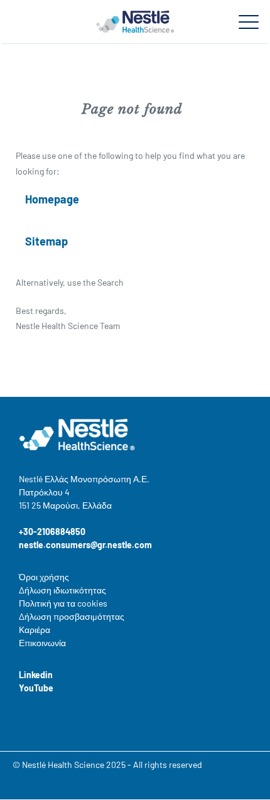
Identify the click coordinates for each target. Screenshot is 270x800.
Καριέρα (34, 629)
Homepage (52, 199)
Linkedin (36, 674)
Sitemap (46, 241)
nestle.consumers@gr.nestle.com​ (85, 544)
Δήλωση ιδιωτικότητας (62, 590)
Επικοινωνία (42, 642)
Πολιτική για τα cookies (63, 603)
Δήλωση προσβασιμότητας (71, 616)
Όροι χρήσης (44, 576)
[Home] (134, 21)
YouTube (36, 688)
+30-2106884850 (52, 531)
